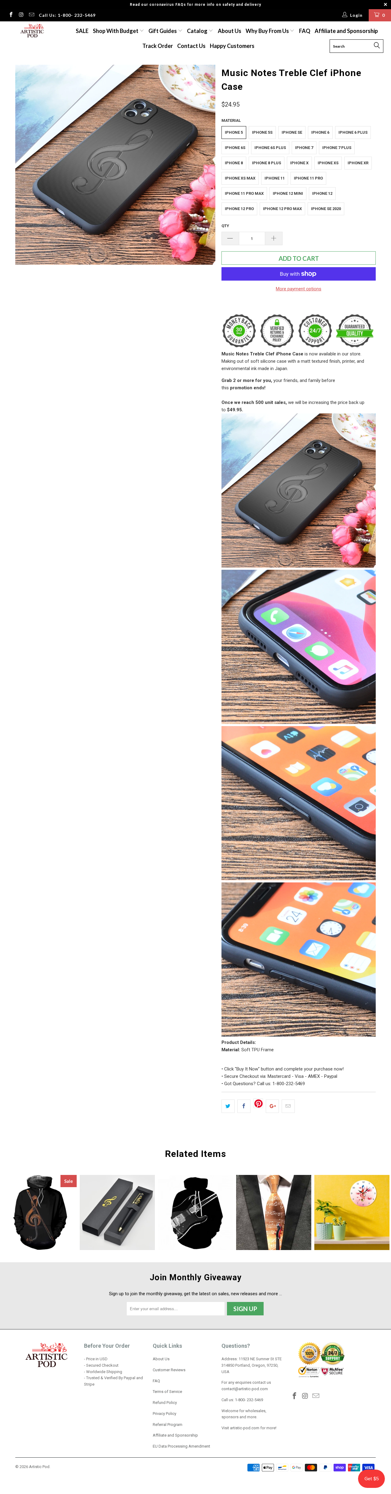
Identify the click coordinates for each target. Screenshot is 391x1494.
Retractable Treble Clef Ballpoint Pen (117, 1212)
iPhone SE (292, 132)
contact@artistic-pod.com (244, 1389)
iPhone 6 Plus (352, 132)
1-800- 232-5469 (249, 1400)
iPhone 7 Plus (336, 147)
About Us (229, 30)
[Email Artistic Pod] (31, 15)
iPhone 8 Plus (266, 163)
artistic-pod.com (244, 1428)
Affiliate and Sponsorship (346, 30)
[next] (205, 165)
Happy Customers (232, 45)
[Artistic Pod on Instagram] (21, 15)
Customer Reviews (169, 1370)
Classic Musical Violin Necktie (273, 1212)
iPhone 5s (262, 132)
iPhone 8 (234, 163)
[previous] (26, 165)
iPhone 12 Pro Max (282, 208)
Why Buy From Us (268, 30)
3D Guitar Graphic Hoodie (195, 1212)
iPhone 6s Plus (270, 147)
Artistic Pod (39, 1466)
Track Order (157, 45)
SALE (82, 30)
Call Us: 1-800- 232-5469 (67, 15)
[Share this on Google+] (272, 1106)
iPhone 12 (322, 193)
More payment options (298, 289)
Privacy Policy (164, 1413)
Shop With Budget (116, 30)
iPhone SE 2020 (326, 208)
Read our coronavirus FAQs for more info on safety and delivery (195, 4)
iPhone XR (358, 163)
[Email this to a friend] (288, 1106)
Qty (225, 226)
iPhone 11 (275, 178)
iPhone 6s (235, 147)
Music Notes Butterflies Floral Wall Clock (351, 1212)
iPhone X (299, 163)
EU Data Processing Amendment (181, 1446)
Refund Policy (165, 1402)
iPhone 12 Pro (239, 208)
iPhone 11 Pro (308, 178)
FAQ (304, 30)
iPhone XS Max (240, 178)
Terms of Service (167, 1391)
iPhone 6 (320, 132)
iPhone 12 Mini (288, 193)
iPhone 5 (234, 132)
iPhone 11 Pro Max (244, 193)
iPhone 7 (304, 147)
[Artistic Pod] (31, 31)
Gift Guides (163, 30)
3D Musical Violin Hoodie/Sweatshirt (39, 1212)
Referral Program (167, 1424)
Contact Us (191, 45)
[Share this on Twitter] (228, 1106)
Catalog (197, 30)
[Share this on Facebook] (243, 1106)
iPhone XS (328, 163)
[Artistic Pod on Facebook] (11, 15)
